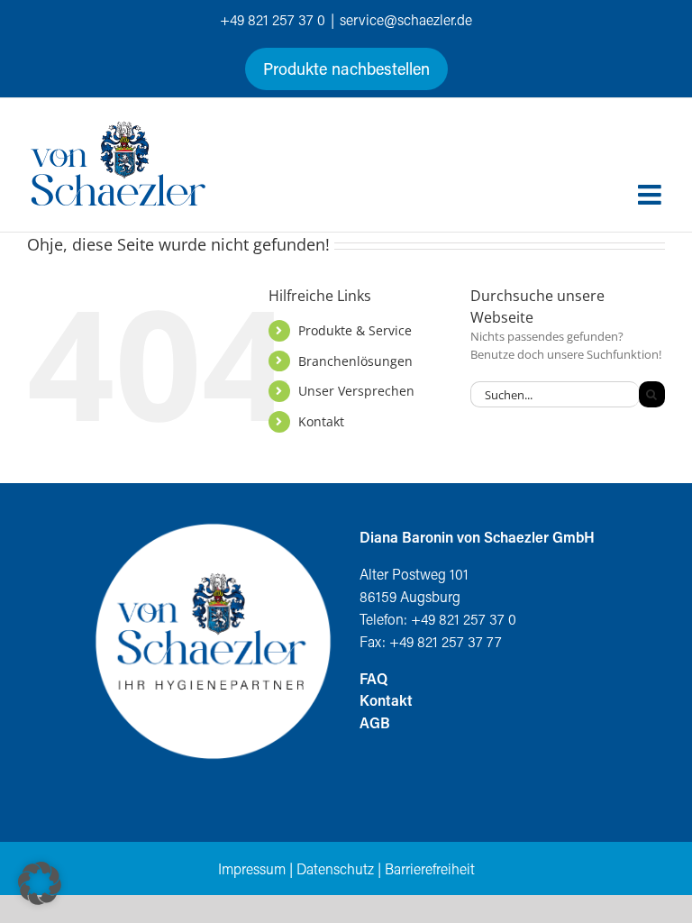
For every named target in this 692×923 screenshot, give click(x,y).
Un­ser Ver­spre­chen (356, 390)
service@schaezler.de (406, 19)
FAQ (373, 678)
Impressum (252, 868)
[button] (39, 883)
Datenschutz (335, 868)
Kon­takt (321, 421)
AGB (375, 722)
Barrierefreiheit (430, 868)
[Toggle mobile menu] (651, 194)
